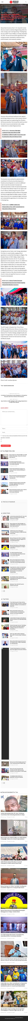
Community (5, 980)
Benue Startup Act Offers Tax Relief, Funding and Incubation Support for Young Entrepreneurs (18, 539)
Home (2, 5)
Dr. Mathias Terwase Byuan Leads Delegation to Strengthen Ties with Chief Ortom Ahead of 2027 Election (14, 396)
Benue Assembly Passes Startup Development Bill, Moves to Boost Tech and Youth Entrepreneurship (17, 561)
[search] (26, 2)
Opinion (4, 810)
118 (26, 865)
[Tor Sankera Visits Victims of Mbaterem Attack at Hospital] (5, 777)
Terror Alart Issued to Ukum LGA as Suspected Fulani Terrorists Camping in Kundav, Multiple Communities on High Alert (18, 604)
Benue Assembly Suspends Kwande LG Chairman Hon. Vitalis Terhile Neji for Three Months (17, 477)
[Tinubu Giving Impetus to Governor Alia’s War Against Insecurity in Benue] (5, 704)
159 (26, 938)
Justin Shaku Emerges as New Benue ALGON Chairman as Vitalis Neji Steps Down (18, 619)
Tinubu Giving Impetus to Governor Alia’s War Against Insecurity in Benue (18, 649)
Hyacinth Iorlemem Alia (9, 385)
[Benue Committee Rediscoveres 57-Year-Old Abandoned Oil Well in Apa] (5, 763)
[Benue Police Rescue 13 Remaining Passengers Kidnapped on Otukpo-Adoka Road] (5, 547)
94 (26, 914)
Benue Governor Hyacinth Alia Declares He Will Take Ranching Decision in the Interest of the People (18, 770)
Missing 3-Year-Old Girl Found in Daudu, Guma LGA (17, 585)
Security (4, 907)
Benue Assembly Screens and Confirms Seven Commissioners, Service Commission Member (18, 491)
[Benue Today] (14, 2)
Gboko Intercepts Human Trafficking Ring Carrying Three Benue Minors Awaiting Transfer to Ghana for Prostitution (18, 627)
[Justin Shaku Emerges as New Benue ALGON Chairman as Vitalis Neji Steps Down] (5, 619)
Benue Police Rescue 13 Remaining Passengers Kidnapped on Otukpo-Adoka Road (17, 547)
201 (26, 988)
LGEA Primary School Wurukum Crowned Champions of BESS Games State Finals (18, 532)
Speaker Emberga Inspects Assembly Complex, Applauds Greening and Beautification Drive (17, 484)
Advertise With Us (19, 1017)
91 (26, 889)
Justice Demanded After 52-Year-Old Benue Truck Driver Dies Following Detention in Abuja (18, 517)
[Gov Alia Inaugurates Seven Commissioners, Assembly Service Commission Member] (4, 463)
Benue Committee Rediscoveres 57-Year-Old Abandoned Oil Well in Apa (18, 762)
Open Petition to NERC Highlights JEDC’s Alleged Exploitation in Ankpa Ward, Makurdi (14, 401)
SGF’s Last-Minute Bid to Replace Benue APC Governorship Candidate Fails (18, 635)
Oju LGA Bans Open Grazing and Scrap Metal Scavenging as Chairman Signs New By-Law (18, 578)
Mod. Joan (14, 21)
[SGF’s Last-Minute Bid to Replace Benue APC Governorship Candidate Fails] (5, 635)
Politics (3, 12)
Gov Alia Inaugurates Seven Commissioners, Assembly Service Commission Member (16, 463)
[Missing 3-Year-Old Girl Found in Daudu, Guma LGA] (5, 586)
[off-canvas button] (2, 2)
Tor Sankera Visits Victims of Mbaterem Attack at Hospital (16, 776)
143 (26, 962)
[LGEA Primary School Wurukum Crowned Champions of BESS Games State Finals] (5, 532)
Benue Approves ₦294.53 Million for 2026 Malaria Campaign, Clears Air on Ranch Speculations (18, 456)
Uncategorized (10, 12)
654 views (20, 21)
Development (5, 956)
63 (26, 817)
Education (4, 859)
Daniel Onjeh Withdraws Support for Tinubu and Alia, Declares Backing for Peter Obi (17, 470)
